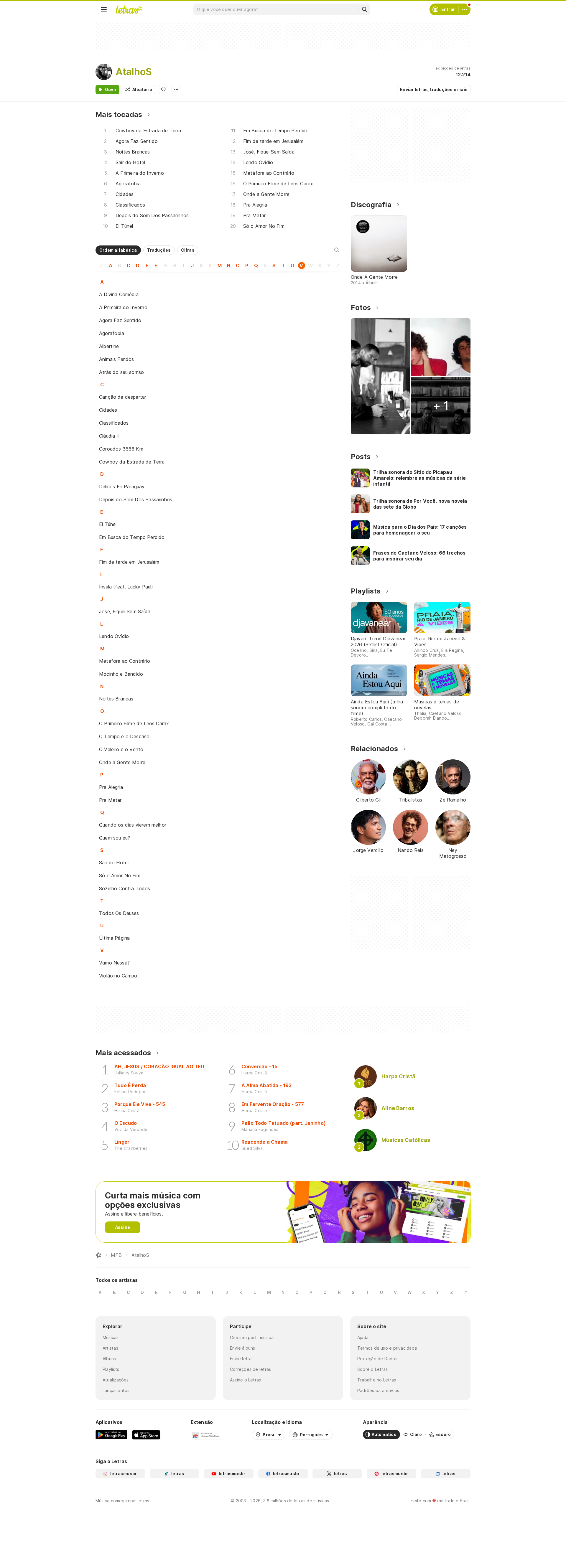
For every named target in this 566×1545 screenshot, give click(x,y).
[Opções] (176, 89)
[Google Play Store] (111, 1434)
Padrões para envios (378, 1390)
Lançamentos (116, 1390)
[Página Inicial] (98, 1255)
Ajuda (362, 1337)
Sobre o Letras (372, 1369)
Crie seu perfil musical (252, 1337)
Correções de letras (250, 1369)
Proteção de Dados (377, 1358)
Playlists (111, 1369)
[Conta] (464, 9)
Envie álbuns (242, 1348)
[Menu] (104, 9)
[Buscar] (364, 9)
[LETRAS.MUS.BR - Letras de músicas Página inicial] (129, 9)
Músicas (111, 1337)
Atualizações (116, 1379)
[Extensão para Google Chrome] (206, 1434)
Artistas (110, 1348)
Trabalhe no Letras (376, 1379)
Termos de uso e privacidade (387, 1348)
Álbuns (109, 1358)
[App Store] (146, 1434)
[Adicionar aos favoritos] (163, 89)
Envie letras (242, 1358)
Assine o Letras (245, 1379)
